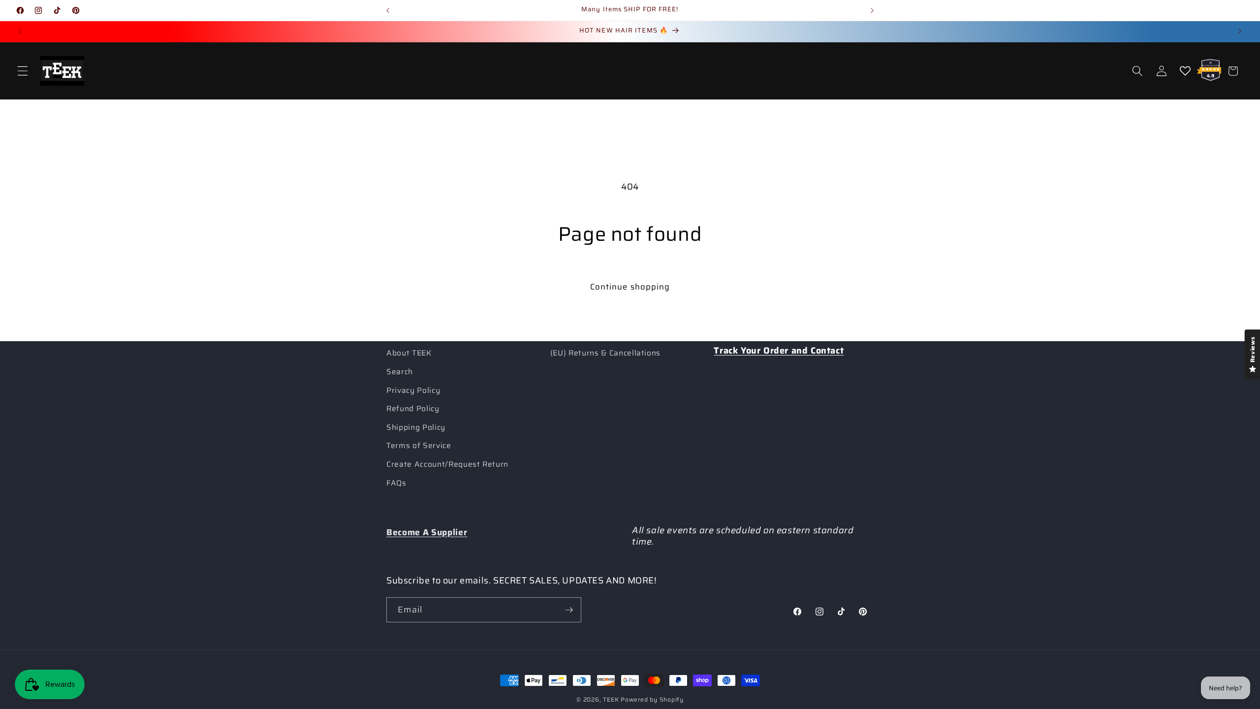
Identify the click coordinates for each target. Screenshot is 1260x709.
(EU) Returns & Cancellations (605, 353)
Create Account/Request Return (447, 464)
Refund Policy (413, 409)
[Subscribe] (569, 610)
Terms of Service (418, 445)
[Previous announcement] (388, 10)
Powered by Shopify (652, 699)
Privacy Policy (413, 390)
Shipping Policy (415, 427)
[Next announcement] (872, 10)
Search (399, 372)
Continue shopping (630, 286)
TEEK (611, 699)
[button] (22, 71)
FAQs (396, 483)
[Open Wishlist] (1185, 71)
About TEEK (409, 353)
